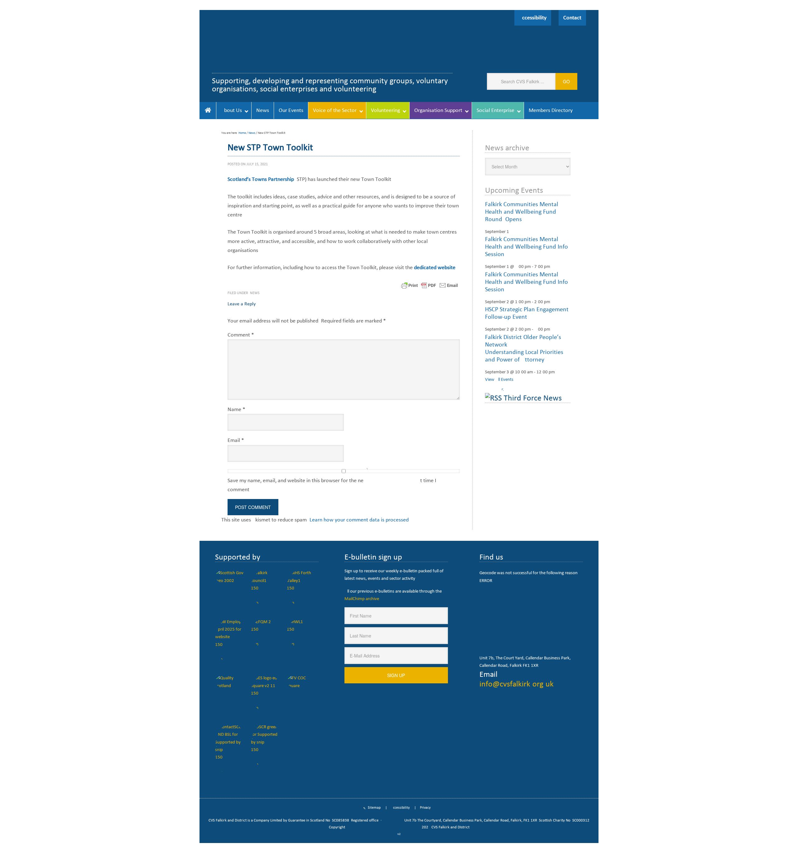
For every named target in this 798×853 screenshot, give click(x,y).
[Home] (208, 110)
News (255, 293)
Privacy (425, 807)
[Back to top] (780, 835)
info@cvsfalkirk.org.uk (516, 684)
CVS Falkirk (286, 43)
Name (236, 409)
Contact (572, 17)
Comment (241, 334)
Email (236, 440)
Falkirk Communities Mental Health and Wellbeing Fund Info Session (526, 246)
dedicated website (434, 267)
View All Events (499, 379)
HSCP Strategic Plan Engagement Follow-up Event (527, 312)
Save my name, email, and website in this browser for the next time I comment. (332, 485)
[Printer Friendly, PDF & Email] (429, 285)
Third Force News (533, 398)
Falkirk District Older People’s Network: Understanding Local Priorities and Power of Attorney (524, 348)
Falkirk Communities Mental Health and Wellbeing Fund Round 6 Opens (521, 211)
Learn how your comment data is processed (359, 519)
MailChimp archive (361, 598)
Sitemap (374, 807)
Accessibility (532, 17)
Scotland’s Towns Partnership (261, 179)
